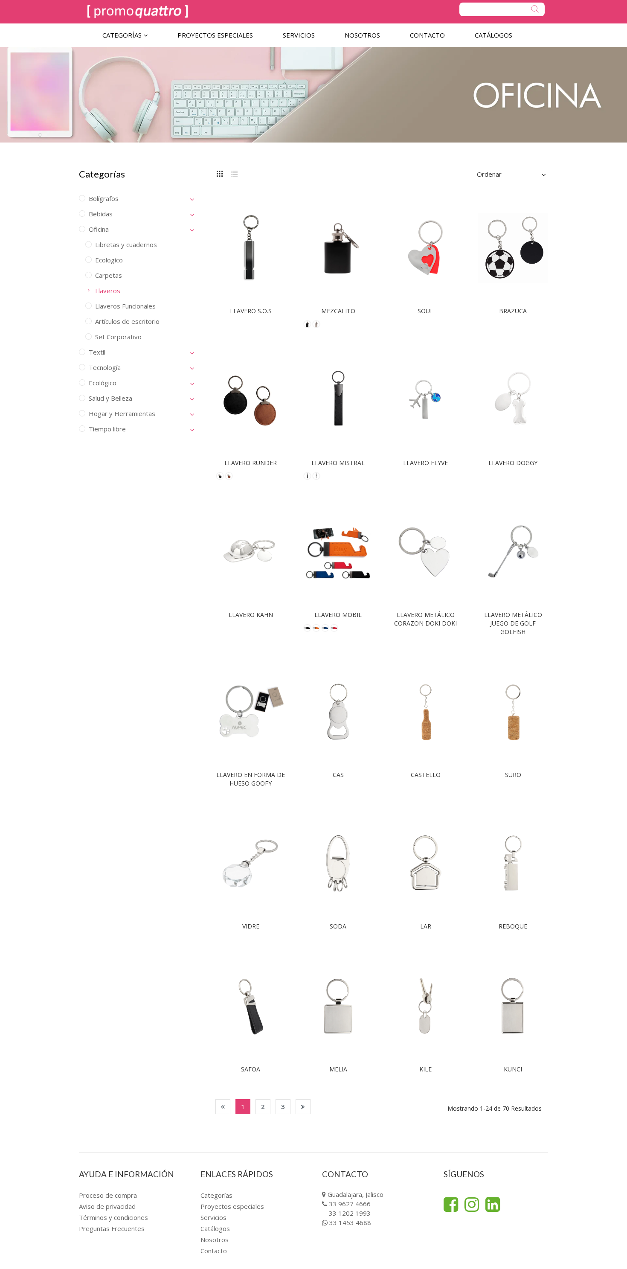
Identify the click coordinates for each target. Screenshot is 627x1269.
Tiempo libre (107, 429)
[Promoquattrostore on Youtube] (492, 1204)
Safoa (250, 1069)
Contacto (213, 1250)
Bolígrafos (104, 198)
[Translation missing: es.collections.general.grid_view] (219, 173)
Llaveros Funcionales (125, 306)
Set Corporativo (118, 336)
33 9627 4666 (350, 1203)
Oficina (99, 229)
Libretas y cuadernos (126, 244)
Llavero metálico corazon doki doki (425, 619)
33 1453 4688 (350, 1222)
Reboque (513, 926)
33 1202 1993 (350, 1213)
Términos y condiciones (113, 1217)
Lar (425, 926)
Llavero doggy (512, 463)
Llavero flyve (425, 463)
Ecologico (109, 260)
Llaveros (107, 290)
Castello (426, 775)
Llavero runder (250, 463)
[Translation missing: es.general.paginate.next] (303, 1106)
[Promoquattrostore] (137, 11)
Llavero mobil (338, 615)
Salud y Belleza (110, 398)
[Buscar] (502, 9)
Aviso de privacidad (107, 1206)
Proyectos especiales (232, 1206)
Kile (425, 1069)
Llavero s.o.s (251, 311)
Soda (338, 926)
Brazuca (513, 311)
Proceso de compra (108, 1195)
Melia (338, 1069)
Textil (97, 352)
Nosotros (214, 1239)
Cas (338, 775)
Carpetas (108, 275)
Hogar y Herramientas (122, 413)
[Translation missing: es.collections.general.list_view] (234, 173)
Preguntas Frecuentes (112, 1228)
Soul (425, 311)
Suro (513, 775)
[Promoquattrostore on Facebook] (451, 1204)
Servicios (213, 1217)
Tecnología (105, 367)
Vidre (250, 926)
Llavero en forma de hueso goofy (250, 779)
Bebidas (101, 214)
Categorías (216, 1195)
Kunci (513, 1069)
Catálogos (215, 1228)
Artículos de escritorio (127, 321)
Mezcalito (338, 311)
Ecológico (102, 382)
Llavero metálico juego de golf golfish (513, 623)
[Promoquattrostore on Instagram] (471, 1204)
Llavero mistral (338, 463)
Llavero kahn (251, 615)
